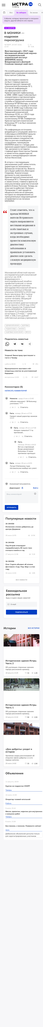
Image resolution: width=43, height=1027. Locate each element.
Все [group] (11, 12)
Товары (8, 790)
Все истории (33, 628)
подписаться (21, 612)
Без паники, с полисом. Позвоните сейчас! (23, 826)
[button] (5, 5)
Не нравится (15, 407)
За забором (10, 28)
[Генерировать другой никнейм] (22, 488)
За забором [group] (21, 12)
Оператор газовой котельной (17, 799)
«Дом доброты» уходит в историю (18, 750)
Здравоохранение (12, 325)
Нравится (11, 407)
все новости (21, 580)
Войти (35, 488)
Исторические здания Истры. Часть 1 (21, 706)
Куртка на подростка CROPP (17, 786)
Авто (7, 830)
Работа (8, 803)
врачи (28, 332)
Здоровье (25, 325)
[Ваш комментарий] (21, 497)
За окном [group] (34, 12)
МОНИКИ (21, 329)
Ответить (24, 407)
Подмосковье (11, 329)
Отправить (11, 507)
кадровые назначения (14, 332)
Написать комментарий (16, 391)
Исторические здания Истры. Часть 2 (21, 662)
